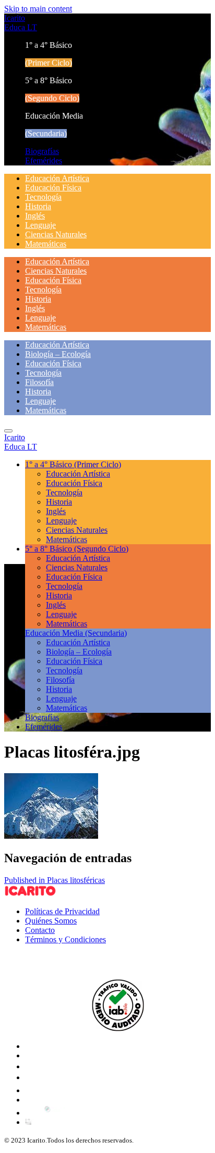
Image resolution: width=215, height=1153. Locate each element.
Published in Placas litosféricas (54, 880)
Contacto (40, 930)
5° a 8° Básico (76, 548)
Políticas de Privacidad (62, 911)
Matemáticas (45, 243)
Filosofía (39, 382)
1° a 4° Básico (73, 464)
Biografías (42, 151)
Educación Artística (57, 178)
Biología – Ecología (58, 354)
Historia (38, 206)
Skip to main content (38, 8)
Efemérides (43, 160)
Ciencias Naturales (56, 234)
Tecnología (43, 197)
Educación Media (76, 633)
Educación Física (53, 187)
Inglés (35, 215)
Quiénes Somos (51, 920)
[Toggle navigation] (8, 430)
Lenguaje (40, 225)
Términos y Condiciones (65, 939)
